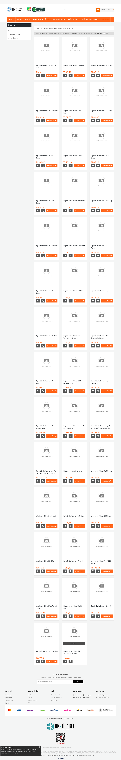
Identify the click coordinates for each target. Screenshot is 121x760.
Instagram (87, 695)
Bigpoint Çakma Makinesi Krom (72, 471)
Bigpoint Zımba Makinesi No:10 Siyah (47, 111)
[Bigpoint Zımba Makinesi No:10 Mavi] (102, 49)
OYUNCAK (27, 19)
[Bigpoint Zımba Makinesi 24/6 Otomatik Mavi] (102, 364)
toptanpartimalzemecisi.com (85, 755)
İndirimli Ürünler (15, 35)
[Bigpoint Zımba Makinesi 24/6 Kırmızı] (74, 94)
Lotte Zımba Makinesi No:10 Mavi (46, 516)
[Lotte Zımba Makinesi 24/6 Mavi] (46, 544)
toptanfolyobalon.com (56, 755)
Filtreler (10, 31)
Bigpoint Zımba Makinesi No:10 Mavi (101, 66)
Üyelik (30, 695)
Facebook (78, 695)
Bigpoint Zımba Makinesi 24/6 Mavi (101, 111)
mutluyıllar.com (44, 755)
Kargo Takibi (54, 700)
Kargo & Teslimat (32, 700)
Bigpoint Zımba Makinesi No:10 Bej (101, 201)
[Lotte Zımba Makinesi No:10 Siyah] (74, 499)
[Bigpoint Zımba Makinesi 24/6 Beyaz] (74, 229)
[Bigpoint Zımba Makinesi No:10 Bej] (102, 184)
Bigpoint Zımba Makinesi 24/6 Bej (101, 291)
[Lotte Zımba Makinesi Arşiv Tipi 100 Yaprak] (102, 544)
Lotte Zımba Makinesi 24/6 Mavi (45, 561)
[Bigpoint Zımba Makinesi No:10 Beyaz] (102, 139)
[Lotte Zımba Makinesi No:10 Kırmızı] (102, 454)
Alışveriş (30, 697)
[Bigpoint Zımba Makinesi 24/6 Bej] (102, 274)
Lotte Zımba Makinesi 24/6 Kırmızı (101, 516)
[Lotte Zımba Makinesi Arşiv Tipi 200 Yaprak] (46, 590)
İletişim (7, 703)
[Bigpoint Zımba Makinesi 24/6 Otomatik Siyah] (46, 409)
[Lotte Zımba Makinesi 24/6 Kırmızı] (102, 499)
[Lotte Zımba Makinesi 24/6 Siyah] (74, 544)
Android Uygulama (102, 695)
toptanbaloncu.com (69, 755)
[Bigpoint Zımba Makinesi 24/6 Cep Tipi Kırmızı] (46, 49)
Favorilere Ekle (38, 75)
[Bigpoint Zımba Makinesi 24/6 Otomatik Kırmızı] (74, 364)
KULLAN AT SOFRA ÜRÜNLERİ (41, 19)
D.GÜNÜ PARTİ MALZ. (74, 19)
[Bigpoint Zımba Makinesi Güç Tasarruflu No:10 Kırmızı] (74, 319)
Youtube (87, 698)
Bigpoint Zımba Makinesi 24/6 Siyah (46, 336)
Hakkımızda (8, 698)
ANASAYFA (11, 19)
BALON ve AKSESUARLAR (58, 19)
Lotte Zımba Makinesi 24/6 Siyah (73, 561)
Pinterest (78, 698)
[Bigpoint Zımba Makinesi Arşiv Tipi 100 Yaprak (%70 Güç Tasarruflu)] (102, 409)
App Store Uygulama (103, 697)
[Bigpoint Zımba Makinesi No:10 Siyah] (46, 94)
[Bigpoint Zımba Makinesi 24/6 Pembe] (102, 229)
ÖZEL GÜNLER (105, 19)
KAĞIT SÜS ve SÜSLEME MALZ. (90, 19)
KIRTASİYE (19, 19)
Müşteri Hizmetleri (56, 695)
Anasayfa (8, 695)
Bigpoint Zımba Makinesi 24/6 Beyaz (74, 246)
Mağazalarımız (9, 700)
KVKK (29, 703)
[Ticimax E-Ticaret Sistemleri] (60, 759)
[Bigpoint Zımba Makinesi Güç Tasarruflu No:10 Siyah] (74, 634)
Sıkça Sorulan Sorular (56, 697)
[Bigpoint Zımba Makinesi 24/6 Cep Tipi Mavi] (74, 49)
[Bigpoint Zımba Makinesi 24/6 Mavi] (102, 94)
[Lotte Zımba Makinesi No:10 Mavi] (46, 499)
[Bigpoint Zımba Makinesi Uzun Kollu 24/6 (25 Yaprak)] (74, 409)
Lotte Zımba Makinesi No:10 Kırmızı (101, 471)
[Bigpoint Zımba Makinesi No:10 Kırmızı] (46, 184)
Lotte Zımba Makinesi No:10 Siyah (73, 516)
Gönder (78, 681)
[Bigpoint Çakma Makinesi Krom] (74, 454)
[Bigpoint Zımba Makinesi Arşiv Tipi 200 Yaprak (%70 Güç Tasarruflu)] (46, 454)
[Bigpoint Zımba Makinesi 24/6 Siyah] (46, 319)
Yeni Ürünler (14, 38)
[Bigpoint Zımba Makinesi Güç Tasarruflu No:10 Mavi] (102, 319)
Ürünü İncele (43, 75)
